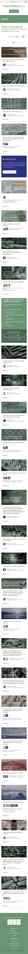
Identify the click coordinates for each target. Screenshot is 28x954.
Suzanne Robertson (10, 146)
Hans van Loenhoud (14, 88)
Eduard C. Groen (10, 629)
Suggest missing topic (9, 171)
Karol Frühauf (13, 114)
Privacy (13, 950)
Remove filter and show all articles (20, 42)
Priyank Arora (13, 543)
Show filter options (12, 36)
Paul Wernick (14, 901)
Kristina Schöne (21, 228)
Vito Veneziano (20, 901)
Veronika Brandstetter (11, 810)
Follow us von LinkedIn (13, 335)
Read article (5, 69)
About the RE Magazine (14, 933)
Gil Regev (8, 480)
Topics (15, 11)
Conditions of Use (20, 950)
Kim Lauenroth (13, 686)
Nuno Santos (13, 392)
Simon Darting (22, 658)
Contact (14, 935)
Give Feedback (14, 941)
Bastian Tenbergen (10, 808)
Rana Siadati (9, 901)
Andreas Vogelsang (18, 808)
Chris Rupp (15, 228)
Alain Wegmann (14, 480)
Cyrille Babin (13, 257)
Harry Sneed (13, 598)
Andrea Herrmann (10, 450)
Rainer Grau (13, 837)
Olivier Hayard (20, 480)
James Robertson (18, 146)
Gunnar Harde (13, 365)
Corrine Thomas (10, 718)
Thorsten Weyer (6, 809)
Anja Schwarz (20, 775)
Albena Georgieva (16, 718)
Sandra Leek (13, 64)
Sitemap (4, 950)
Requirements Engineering (14, 6)
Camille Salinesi (14, 569)
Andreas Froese (13, 809)
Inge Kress (15, 775)
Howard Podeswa (14, 516)
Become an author (14, 945)
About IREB (14, 931)
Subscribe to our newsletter (13, 338)
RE (14, 1)
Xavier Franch (15, 287)
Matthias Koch (16, 629)
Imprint (9, 950)
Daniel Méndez (10, 287)
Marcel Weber (17, 450)
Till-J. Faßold (13, 867)
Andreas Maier (16, 658)
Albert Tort (13, 420)
